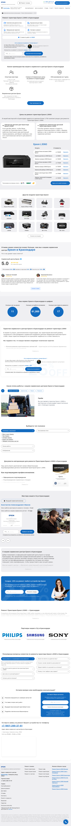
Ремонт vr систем (30, 774)
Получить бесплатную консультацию (55, 707)
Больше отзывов (35, 288)
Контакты (3, 795)
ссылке (10, 809)
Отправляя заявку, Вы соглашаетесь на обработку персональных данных (22, 372)
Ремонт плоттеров (44, 774)
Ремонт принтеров (30, 769)
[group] (12, 636)
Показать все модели (35, 236)
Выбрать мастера (27, 531)
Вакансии (3, 800)
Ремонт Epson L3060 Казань (60, 789)
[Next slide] (8, 540)
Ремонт (32, 390)
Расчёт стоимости (59, 8)
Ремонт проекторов (30, 771)
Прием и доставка (13, 390)
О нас (50, 8)
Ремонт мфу (42, 769)
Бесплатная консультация (33, 53)
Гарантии (67, 8)
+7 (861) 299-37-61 (49, 1)
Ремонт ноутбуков (44, 776)
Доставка (3, 791)
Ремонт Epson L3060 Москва (60, 769)
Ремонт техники (25, 3)
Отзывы (46, 8)
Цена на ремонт (39, 8)
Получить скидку (32, 592)
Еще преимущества (35, 103)
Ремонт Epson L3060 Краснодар (61, 775)
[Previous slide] (3, 540)
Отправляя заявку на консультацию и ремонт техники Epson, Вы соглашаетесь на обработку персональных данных (55, 712)
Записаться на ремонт (33, 369)
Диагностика (24, 390)
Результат (39, 390)
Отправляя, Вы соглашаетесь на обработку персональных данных (18, 534)
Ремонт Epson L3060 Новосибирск (58, 786)
